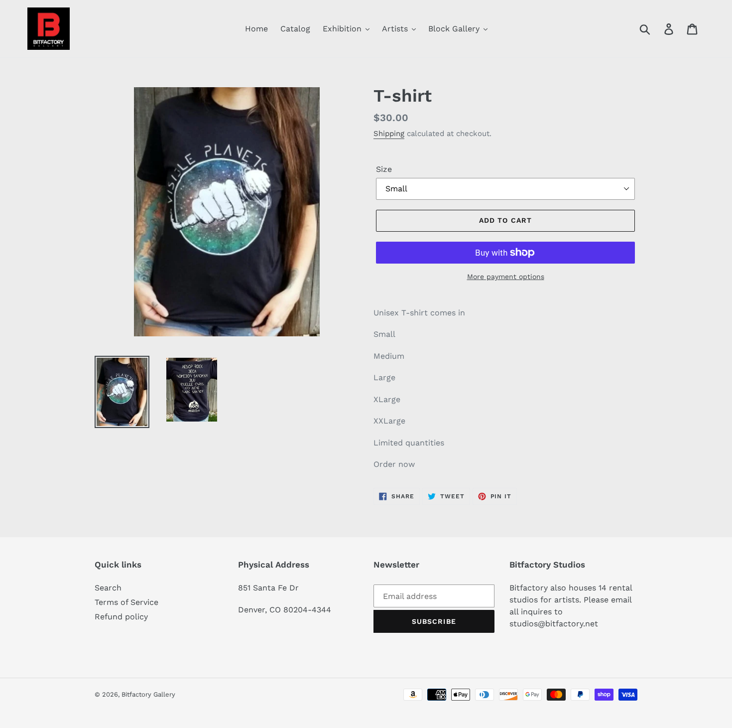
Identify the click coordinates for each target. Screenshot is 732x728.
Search (108, 587)
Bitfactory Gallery (148, 694)
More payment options (505, 277)
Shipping (388, 133)
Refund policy (121, 616)
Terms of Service (126, 602)
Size (384, 169)
